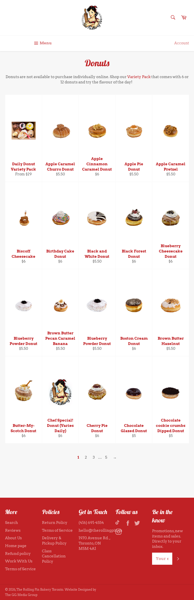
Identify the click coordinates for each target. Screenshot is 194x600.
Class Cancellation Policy (54, 556)
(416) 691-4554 (91, 522)
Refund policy (18, 553)
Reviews (12, 530)
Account (181, 43)
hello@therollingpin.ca (100, 530)
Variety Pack (139, 77)
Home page (16, 546)
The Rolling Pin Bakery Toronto (39, 589)
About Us (13, 538)
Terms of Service (20, 569)
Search (11, 522)
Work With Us (18, 561)
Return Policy (54, 522)
